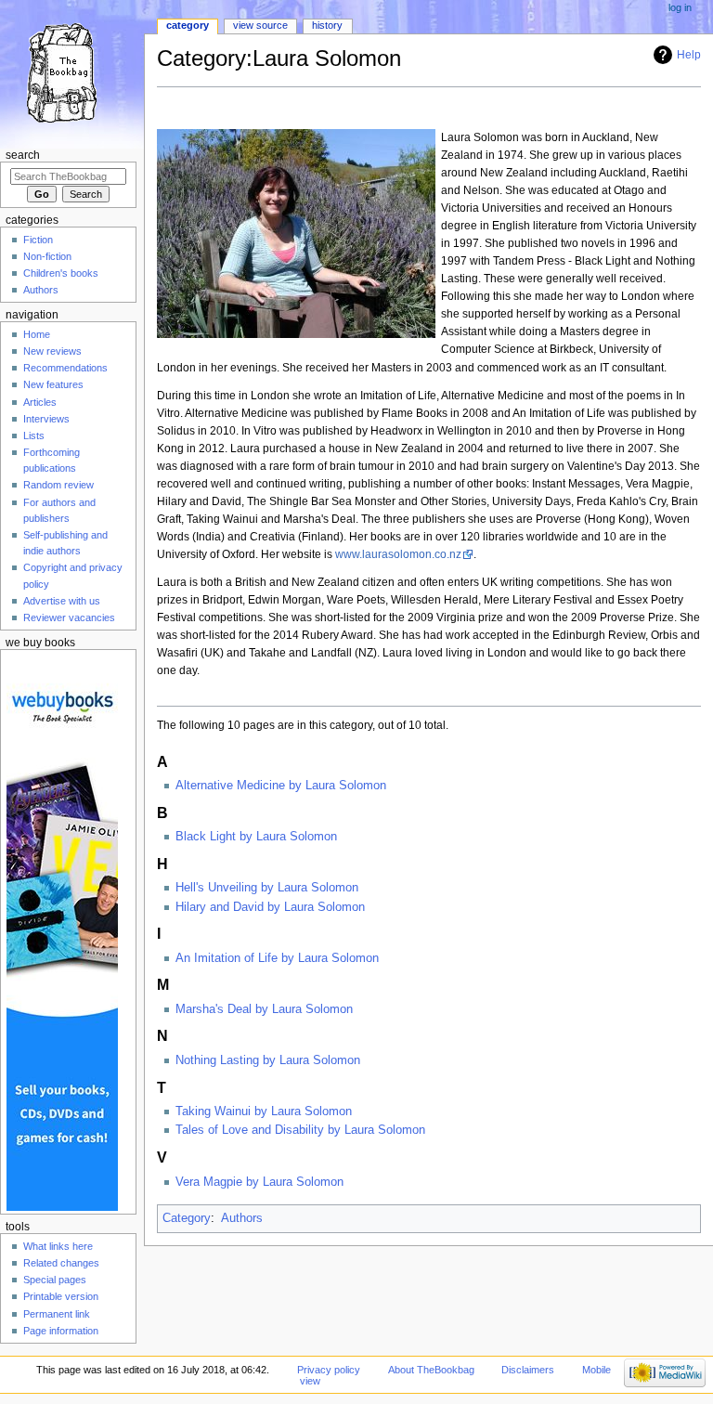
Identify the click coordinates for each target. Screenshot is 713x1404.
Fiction (38, 239)
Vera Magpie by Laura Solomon (259, 1182)
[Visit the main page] (72, 72)
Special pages (54, 1279)
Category (186, 1218)
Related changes (61, 1262)
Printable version (60, 1296)
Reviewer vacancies (69, 617)
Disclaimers (527, 1369)
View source (260, 25)
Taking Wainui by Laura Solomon (263, 1111)
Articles (40, 402)
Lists (34, 435)
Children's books (60, 273)
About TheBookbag (431, 1369)
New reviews (52, 351)
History (327, 25)
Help (689, 54)
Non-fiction (47, 256)
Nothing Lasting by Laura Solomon (267, 1060)
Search (23, 155)
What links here (58, 1246)
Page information (60, 1330)
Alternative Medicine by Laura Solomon (280, 785)
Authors (242, 1218)
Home (36, 334)
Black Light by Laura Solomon (256, 836)
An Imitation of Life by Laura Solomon (277, 958)
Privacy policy (328, 1369)
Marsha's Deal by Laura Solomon (264, 1009)
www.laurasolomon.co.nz (398, 554)
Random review (58, 484)
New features (53, 384)
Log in (680, 7)
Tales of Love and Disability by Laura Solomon (300, 1130)
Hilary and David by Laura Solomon (270, 907)
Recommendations (65, 367)
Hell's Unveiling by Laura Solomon (266, 887)
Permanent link (56, 1314)
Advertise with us (61, 600)
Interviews (46, 418)
